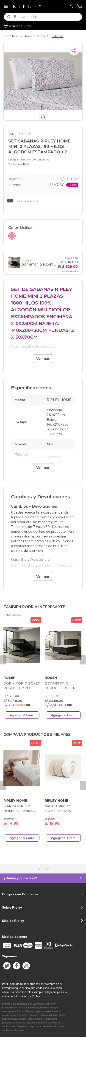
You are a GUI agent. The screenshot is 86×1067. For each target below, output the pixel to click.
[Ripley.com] (27, 6)
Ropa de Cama (35, 36)
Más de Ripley (13, 920)
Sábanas (57, 36)
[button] (79, 6)
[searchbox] (48, 17)
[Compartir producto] (74, 51)
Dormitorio (10, 36)
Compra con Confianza (20, 894)
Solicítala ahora (27, 201)
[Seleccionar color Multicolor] (12, 236)
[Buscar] (9, 17)
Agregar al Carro (22, 715)
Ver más (43, 359)
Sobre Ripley (12, 907)
